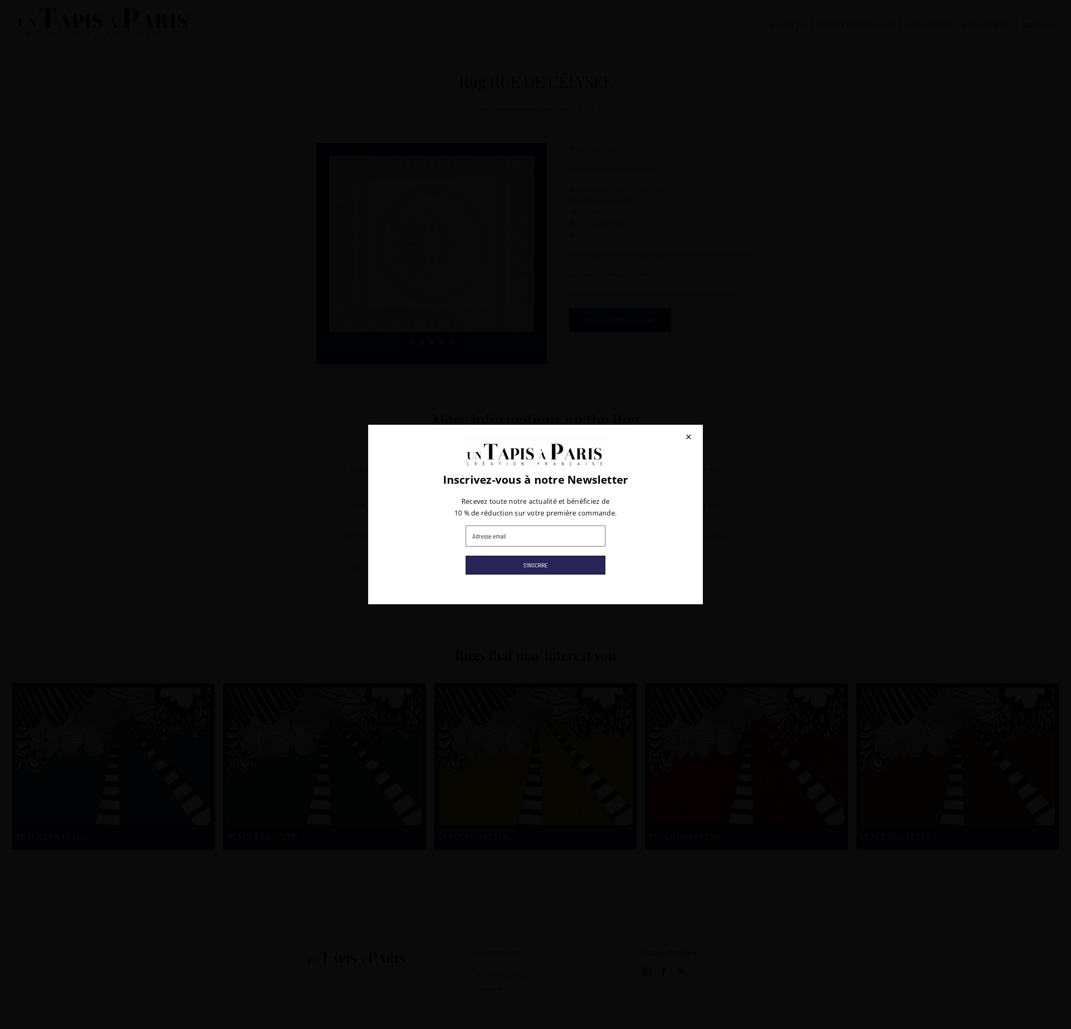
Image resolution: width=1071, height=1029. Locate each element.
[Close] (688, 437)
